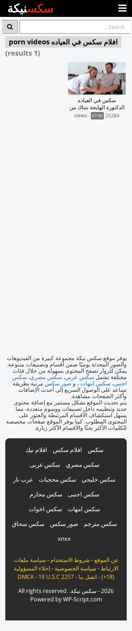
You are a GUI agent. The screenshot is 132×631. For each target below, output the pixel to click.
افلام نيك (36, 450)
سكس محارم (46, 494)
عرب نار (23, 479)
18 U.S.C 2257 (56, 577)
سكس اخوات (45, 509)
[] (10, 27)
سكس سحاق (28, 524)
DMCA (26, 577)
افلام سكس (67, 450)
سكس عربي (79, 377)
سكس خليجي (98, 479)
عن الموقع (106, 560)
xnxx (64, 538)
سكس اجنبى (83, 494)
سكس (95, 450)
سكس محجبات (57, 479)
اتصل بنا (87, 577)
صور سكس (58, 383)
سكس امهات (95, 383)
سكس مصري (46, 377)
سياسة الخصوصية (75, 568)
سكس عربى (45, 464)
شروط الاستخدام (70, 560)
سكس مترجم (100, 524)
